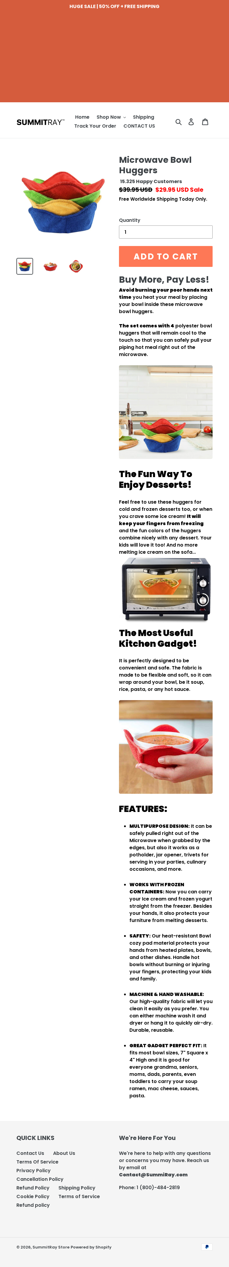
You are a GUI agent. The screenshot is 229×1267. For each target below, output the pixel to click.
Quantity (129, 220)
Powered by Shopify (91, 1247)
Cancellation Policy (40, 1179)
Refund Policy (32, 1187)
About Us (64, 1153)
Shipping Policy (76, 1187)
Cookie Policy (32, 1196)
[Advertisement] (114, 60)
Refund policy (33, 1205)
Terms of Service (79, 1196)
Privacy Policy (33, 1170)
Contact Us (30, 1153)
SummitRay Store (51, 1247)
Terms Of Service (37, 1161)
